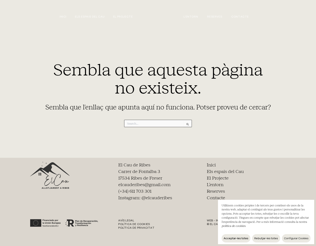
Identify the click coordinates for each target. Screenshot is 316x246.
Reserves (214, 16)
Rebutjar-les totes (266, 238)
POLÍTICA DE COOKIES (134, 224)
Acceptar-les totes (236, 238)
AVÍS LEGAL (126, 220)
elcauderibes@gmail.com (144, 184)
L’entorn (191, 16)
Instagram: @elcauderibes (145, 197)
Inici (63, 16)
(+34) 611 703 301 (134, 191)
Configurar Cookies (296, 238)
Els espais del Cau (90, 16)
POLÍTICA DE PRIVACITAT (136, 228)
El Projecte (123, 16)
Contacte (240, 16)
